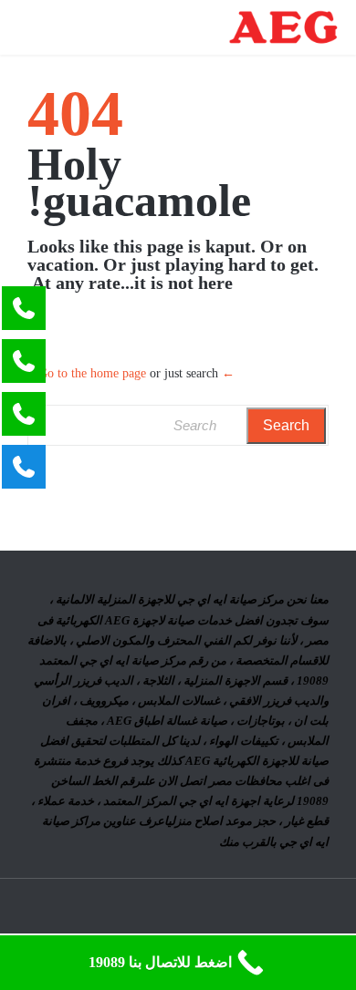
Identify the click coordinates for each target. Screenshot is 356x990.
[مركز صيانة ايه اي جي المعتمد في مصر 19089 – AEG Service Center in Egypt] (283, 27)
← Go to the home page (136, 373)
